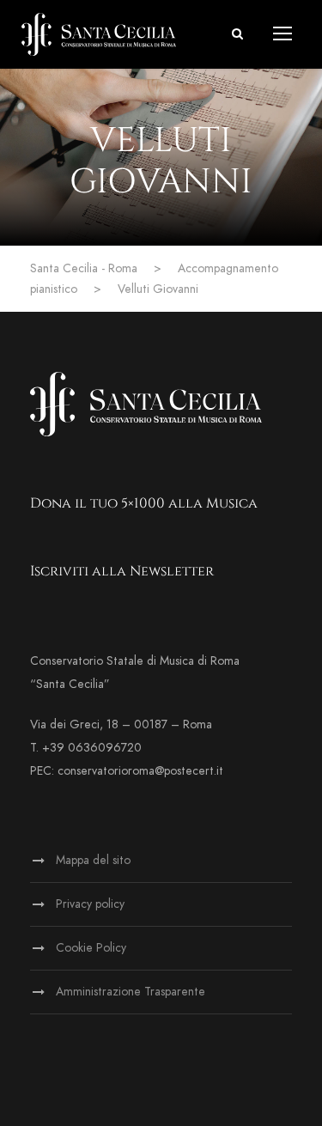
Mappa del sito (93, 860)
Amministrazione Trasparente (130, 991)
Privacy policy (90, 904)
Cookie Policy (91, 948)
